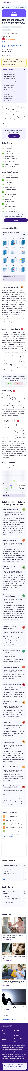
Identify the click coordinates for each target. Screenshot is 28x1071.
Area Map (6, 94)
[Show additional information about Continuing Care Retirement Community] (10, 151)
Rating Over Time (8, 87)
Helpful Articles (8, 100)
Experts (3, 1039)
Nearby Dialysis (8, 98)
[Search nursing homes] (23, 2)
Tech (2, 1036)
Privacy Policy (18, 1038)
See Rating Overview (7, 41)
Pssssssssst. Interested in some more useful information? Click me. (15, 1066)
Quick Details (7, 72)
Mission (3, 1033)
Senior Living (9, 7)
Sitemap (16, 1041)
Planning (16, 1030)
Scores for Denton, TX (9, 92)
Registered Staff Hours (9, 76)
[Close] (25, 1066)
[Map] (14, 849)
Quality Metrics (8, 89)
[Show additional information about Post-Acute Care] (18, 164)
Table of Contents (8, 70)
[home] (6, 2)
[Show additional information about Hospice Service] (13, 161)
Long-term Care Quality (10, 78)
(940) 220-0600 (7, 879)
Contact (3, 1030)
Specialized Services (9, 74)
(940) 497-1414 (7, 905)
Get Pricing (13, 136)
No (19, 383)
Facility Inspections (9, 85)
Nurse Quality (7, 83)
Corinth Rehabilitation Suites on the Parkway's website (12, 46)
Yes (10, 383)
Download (14, 15)
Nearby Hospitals (8, 96)
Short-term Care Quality (10, 81)
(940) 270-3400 (6, 53)
